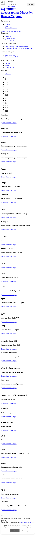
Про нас (7, 24)
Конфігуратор (9, 40)
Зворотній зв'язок (11, 28)
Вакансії (7, 26)
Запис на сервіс (10, 55)
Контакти (11, 6)
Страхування (9, 67)
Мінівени (8, 74)
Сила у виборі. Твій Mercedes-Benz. (17, 46)
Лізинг (7, 65)
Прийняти (15, 531)
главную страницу (25, 522)
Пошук (31, 4)
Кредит (7, 63)
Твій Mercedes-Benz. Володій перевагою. (19, 48)
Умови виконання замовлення (11, 31)
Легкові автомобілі (11, 57)
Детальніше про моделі (8, 123)
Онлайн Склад (10, 38)
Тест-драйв (8, 36)
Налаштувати (26, 531)
